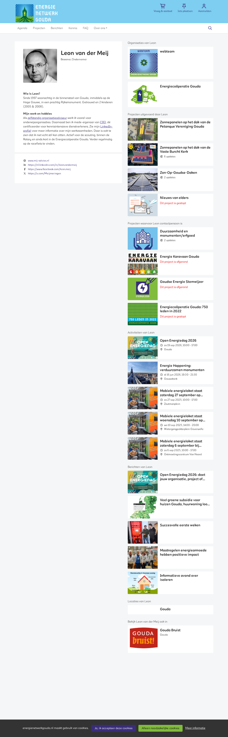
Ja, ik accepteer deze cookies (114, 728)
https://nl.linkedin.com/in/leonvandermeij (52, 164)
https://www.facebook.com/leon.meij (49, 169)
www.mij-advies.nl (38, 160)
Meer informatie (195, 728)
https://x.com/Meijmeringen (44, 173)
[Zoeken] (210, 28)
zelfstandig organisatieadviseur (47, 118)
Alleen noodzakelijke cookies (160, 728)
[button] (22, 28)
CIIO (103, 122)
